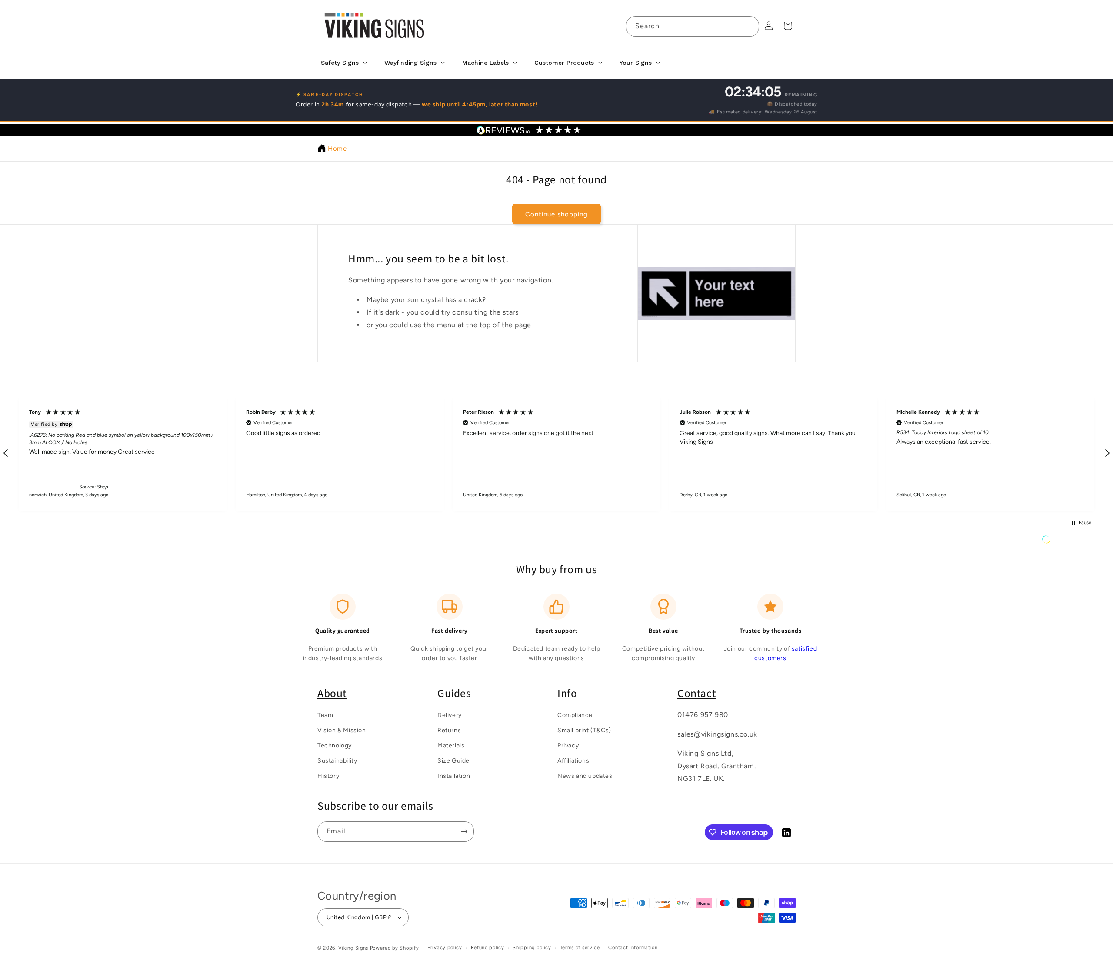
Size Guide (453, 761)
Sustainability (337, 761)
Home (337, 149)
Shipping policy (532, 947)
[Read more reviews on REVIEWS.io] (1068, 541)
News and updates (585, 776)
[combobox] (692, 26)
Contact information (632, 947)
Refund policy (487, 947)
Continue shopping (556, 214)
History (328, 776)
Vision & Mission (341, 730)
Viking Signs (353, 948)
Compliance (575, 715)
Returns (449, 730)
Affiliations (573, 761)
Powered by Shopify (394, 948)
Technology (334, 745)
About (332, 693)
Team (325, 715)
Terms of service (580, 947)
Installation (453, 776)
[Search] (749, 26)
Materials (450, 745)
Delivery (449, 715)
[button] (128, 453)
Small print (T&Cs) (584, 730)
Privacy (568, 745)
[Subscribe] (463, 831)
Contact (696, 693)
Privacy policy (444, 947)
